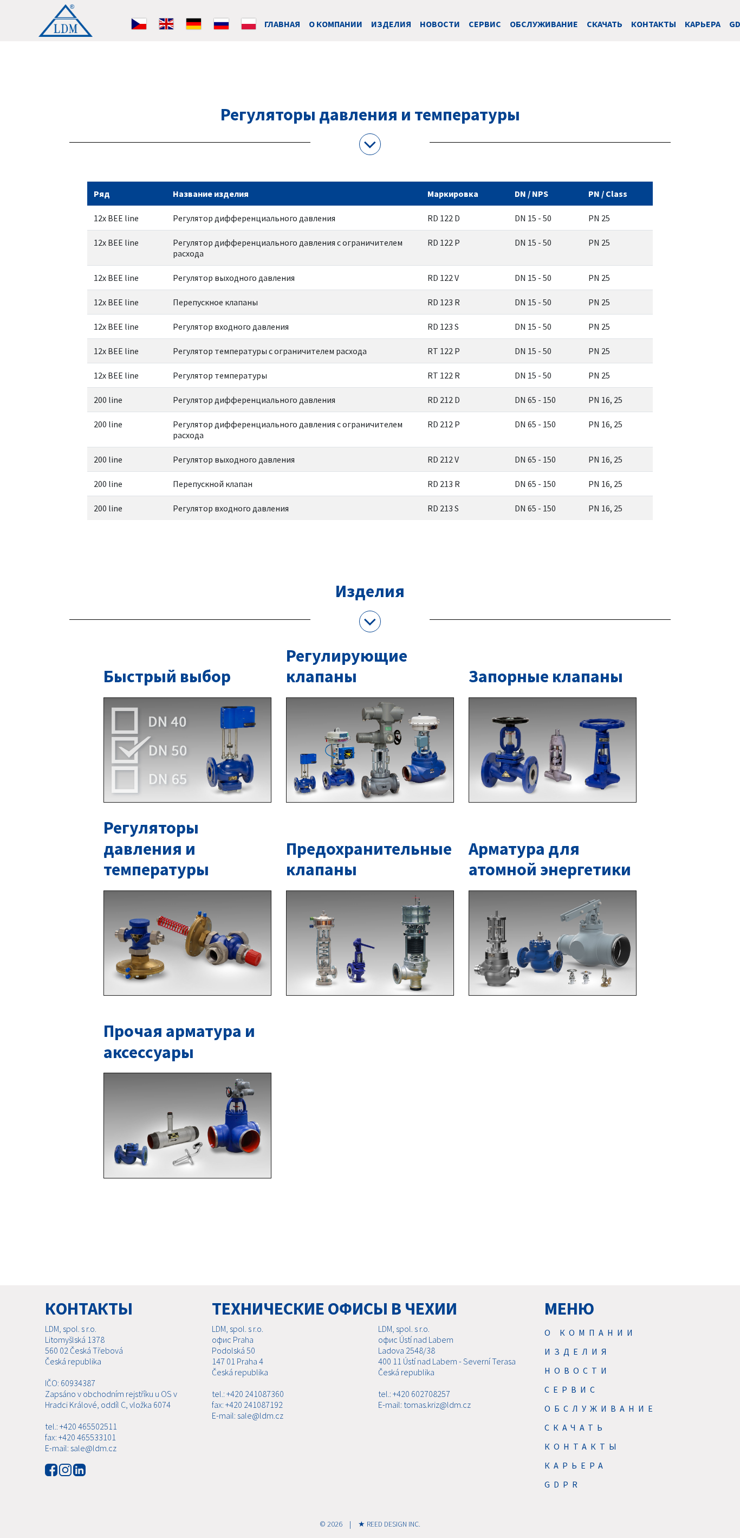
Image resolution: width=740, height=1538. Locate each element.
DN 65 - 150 (535, 399)
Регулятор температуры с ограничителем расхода (270, 350)
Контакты (653, 23)
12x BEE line (116, 218)
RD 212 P (443, 424)
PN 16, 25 (605, 399)
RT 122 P (443, 350)
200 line (108, 399)
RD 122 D (443, 218)
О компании (335, 23)
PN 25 (599, 218)
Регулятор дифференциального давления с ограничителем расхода (288, 248)
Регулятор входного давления (231, 326)
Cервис (485, 23)
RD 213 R (443, 483)
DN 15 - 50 (533, 218)
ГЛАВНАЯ (282, 23)
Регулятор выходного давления (234, 277)
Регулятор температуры (220, 375)
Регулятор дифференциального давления (254, 218)
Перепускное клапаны (215, 302)
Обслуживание (544, 23)
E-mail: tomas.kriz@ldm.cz (424, 1404)
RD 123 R (443, 302)
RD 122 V (443, 277)
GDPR (562, 1484)
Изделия (391, 23)
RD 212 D (443, 399)
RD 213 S (443, 508)
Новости (440, 23)
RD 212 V (443, 459)
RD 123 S (443, 326)
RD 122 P (443, 242)
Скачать (604, 23)
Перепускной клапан (212, 483)
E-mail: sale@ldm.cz (80, 1448)
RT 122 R (443, 375)
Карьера (702, 23)
